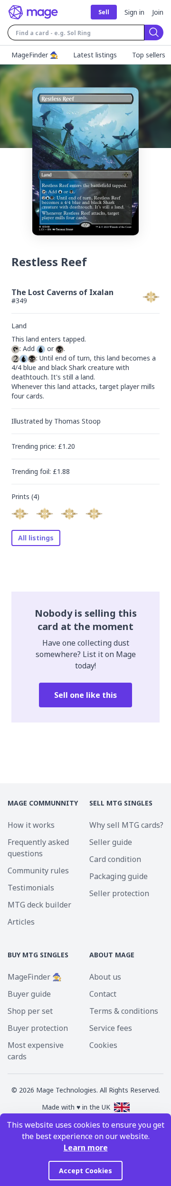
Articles (21, 922)
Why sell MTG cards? (126, 825)
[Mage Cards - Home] (33, 12)
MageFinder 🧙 (35, 977)
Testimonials (31, 887)
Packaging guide (118, 876)
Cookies (103, 1045)
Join (157, 12)
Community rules (38, 870)
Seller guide (110, 842)
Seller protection (119, 893)
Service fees (110, 1028)
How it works (31, 825)
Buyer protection (38, 1028)
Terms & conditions (123, 1011)
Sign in (134, 12)
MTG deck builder (39, 904)
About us (105, 977)
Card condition (115, 859)
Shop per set (30, 1011)
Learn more (86, 1147)
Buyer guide (29, 994)
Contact (102, 994)
